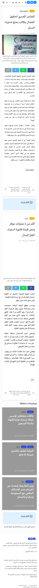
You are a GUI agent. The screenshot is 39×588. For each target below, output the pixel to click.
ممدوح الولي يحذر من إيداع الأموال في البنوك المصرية (19, 527)
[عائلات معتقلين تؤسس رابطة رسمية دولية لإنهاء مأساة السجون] (19, 424)
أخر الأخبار (30, 412)
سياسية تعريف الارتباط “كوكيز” (30, 587)
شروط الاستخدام (33, 585)
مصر (26, 218)
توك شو (23, 447)
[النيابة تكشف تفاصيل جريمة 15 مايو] (19, 459)
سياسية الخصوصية (22, 585)
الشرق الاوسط (29, 481)
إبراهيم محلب (24, 11)
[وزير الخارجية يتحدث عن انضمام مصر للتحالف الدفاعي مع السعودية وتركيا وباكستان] (19, 494)
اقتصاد (32, 11)
